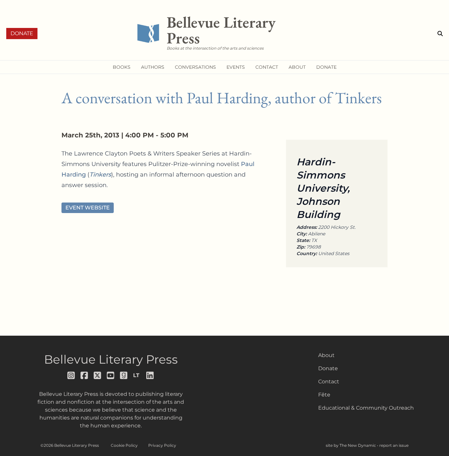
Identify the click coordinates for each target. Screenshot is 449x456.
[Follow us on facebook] (84, 375)
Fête (324, 395)
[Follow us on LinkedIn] (150, 375)
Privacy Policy (162, 445)
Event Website (87, 207)
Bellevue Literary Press (111, 359)
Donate (22, 33)
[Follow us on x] (98, 375)
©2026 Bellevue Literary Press (69, 445)
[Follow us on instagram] (71, 375)
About (326, 355)
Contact (328, 381)
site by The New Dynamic (351, 445)
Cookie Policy (124, 445)
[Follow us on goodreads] (124, 375)
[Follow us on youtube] (111, 375)
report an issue (394, 445)
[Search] (440, 33)
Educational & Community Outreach (366, 408)
